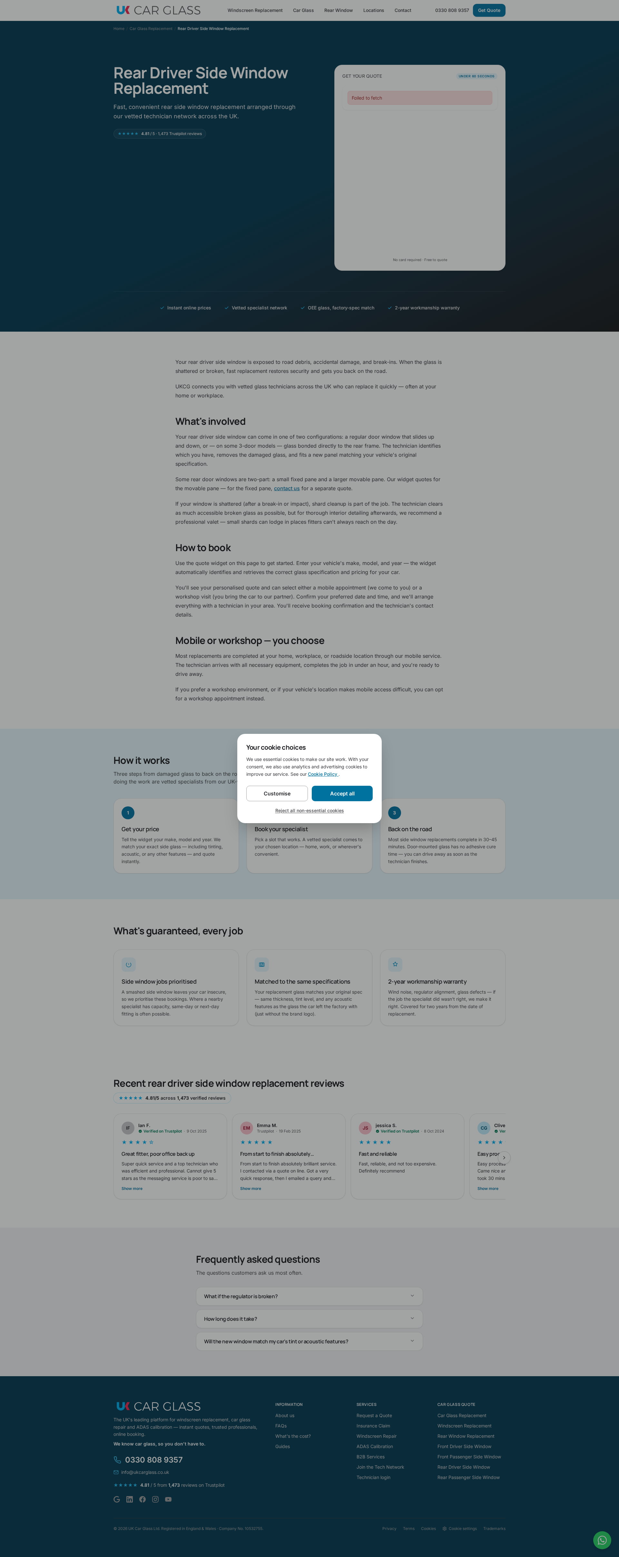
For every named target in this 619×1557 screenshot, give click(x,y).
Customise (277, 793)
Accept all (342, 793)
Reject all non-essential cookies (309, 810)
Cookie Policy (323, 774)
